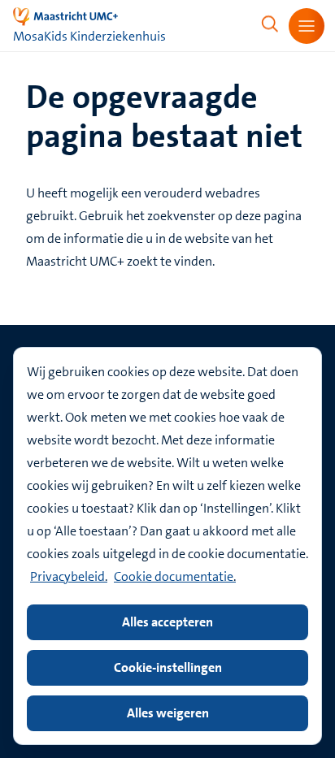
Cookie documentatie (173, 576)
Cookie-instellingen (168, 667)
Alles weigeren (168, 712)
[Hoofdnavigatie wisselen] (306, 26)
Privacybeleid (67, 576)
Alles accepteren (167, 621)
